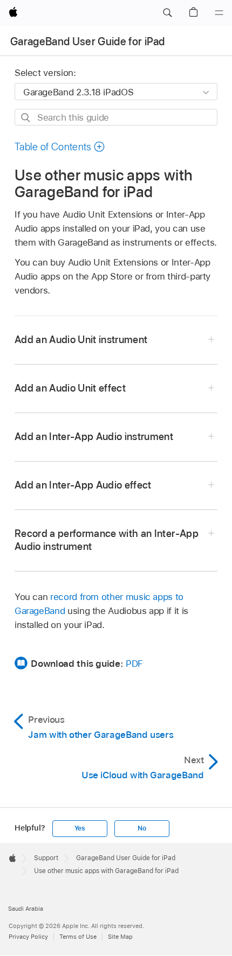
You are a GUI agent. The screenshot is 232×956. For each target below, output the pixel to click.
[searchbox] (116, 117)
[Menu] (219, 13)
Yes (79, 828)
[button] (167, 13)
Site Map (120, 936)
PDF (134, 663)
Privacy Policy (28, 936)
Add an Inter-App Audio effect (83, 485)
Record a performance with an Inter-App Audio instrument (107, 540)
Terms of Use (78, 936)
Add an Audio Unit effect (70, 388)
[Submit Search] (26, 117)
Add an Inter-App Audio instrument (94, 436)
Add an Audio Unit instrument (81, 339)
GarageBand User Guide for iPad (87, 41)
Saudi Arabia (25, 908)
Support (46, 858)
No (142, 828)
